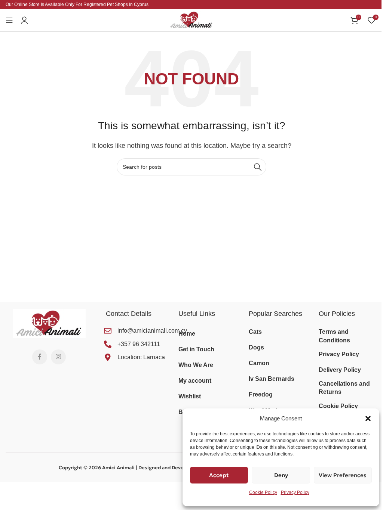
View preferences (343, 475)
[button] (368, 418)
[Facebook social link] (39, 356)
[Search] (257, 166)
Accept (219, 475)
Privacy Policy (295, 492)
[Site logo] (191, 19)
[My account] (24, 20)
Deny (281, 475)
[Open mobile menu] (9, 20)
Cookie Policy (263, 492)
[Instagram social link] (58, 356)
